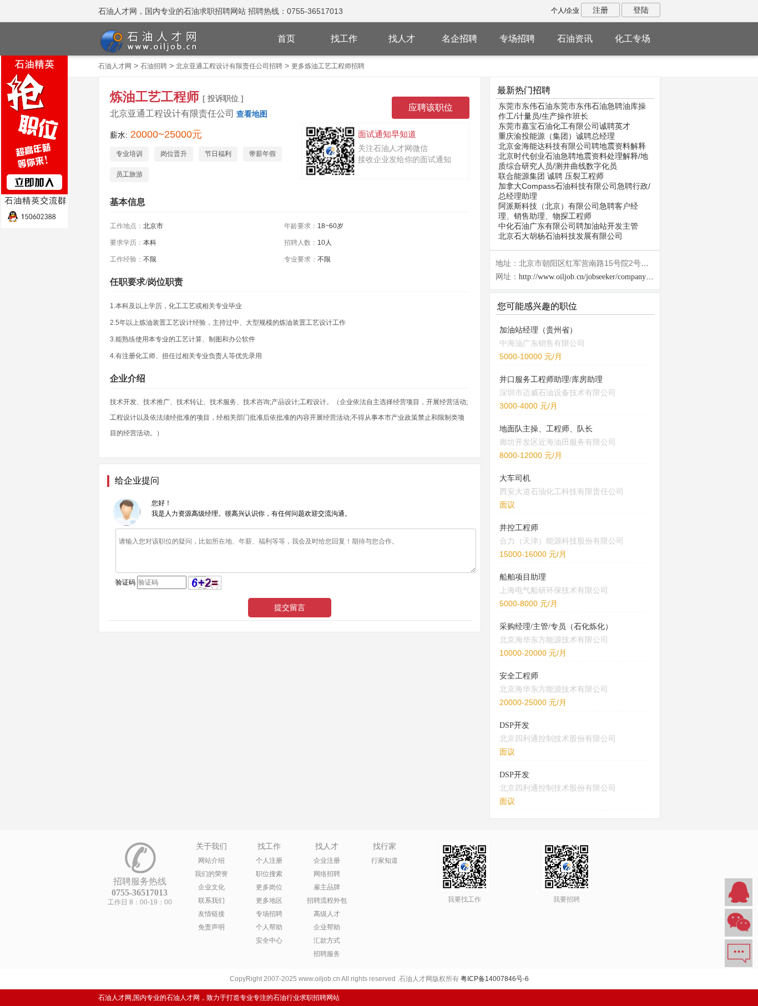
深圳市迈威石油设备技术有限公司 (557, 392)
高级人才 (327, 914)
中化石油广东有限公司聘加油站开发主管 (568, 226)
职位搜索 (269, 874)
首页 (286, 38)
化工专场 (632, 38)
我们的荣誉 (211, 874)
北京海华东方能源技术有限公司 (553, 639)
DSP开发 (514, 725)
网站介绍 (211, 860)
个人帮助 (269, 927)
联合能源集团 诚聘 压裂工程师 (551, 176)
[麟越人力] (34, 141)
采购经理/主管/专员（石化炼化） (556, 626)
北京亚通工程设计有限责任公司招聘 (229, 66)
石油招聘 (153, 66)
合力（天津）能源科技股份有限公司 (561, 540)
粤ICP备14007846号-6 (495, 979)
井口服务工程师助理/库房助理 (551, 379)
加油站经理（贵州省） (538, 330)
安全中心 (269, 940)
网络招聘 (327, 874)
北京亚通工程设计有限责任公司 (172, 113)
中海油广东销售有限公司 (542, 343)
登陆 (641, 10)
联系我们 (211, 900)
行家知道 (384, 860)
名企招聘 (459, 38)
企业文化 (211, 887)
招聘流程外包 (327, 900)
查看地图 (251, 113)
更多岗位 (269, 887)
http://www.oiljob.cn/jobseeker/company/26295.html (601, 277)
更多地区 (269, 900)
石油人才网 (115, 66)
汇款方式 (327, 940)
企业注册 (327, 860)
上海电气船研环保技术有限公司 (553, 590)
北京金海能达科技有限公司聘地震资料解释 (572, 146)
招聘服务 (327, 954)
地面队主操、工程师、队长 (546, 429)
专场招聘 (517, 38)
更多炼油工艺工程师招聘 (328, 66)
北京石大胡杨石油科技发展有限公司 (560, 236)
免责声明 (211, 927)
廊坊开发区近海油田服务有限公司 (557, 441)
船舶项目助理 (522, 577)
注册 (600, 10)
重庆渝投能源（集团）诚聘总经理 (556, 136)
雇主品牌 (327, 887)
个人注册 (269, 860)
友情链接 (211, 914)
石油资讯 (575, 38)
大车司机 (514, 478)
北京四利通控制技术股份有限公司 (557, 738)
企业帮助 (327, 927)
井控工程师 (518, 528)
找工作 (344, 38)
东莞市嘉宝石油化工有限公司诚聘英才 (564, 126)
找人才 (401, 38)
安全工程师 (518, 676)
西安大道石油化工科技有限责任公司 (561, 491)
